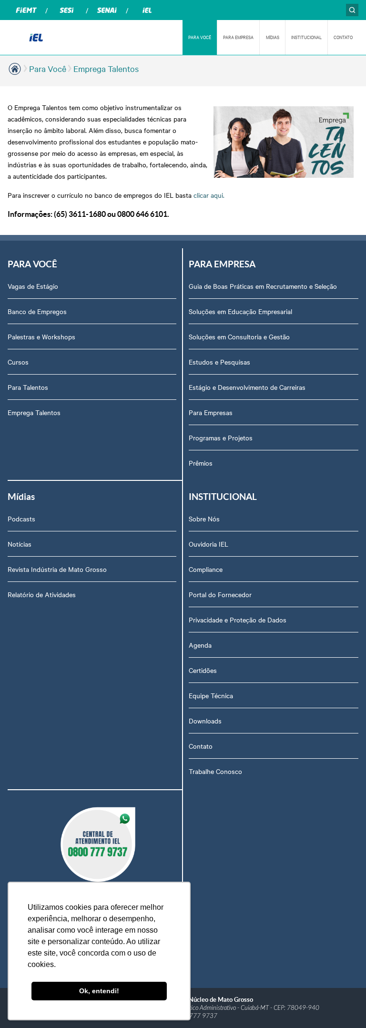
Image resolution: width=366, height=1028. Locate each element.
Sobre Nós (204, 518)
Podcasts (21, 518)
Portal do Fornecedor (220, 594)
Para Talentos (28, 387)
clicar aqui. (208, 195)
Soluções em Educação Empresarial (240, 311)
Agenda (200, 645)
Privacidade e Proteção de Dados (237, 619)
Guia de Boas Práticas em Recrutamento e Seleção (263, 286)
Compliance (206, 569)
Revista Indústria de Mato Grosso (57, 569)
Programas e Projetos (221, 437)
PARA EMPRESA (238, 37)
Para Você (47, 68)
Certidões (203, 670)
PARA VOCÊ (199, 37)
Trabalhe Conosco (215, 771)
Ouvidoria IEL (208, 544)
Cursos (18, 361)
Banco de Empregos (37, 311)
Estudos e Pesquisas (219, 361)
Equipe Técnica (211, 695)
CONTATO (343, 37)
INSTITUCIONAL (306, 37)
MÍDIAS (272, 37)
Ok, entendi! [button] (99, 991)
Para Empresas (211, 412)
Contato (201, 746)
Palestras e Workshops (41, 336)
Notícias (19, 544)
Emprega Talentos (106, 68)
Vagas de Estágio (33, 286)
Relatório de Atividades (42, 594)
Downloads (205, 720)
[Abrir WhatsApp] (342, 1003)
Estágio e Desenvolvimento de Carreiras (247, 387)
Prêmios (201, 463)
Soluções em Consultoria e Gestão (239, 336)
